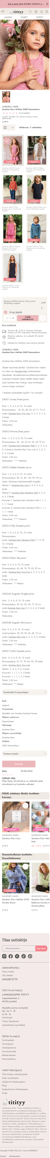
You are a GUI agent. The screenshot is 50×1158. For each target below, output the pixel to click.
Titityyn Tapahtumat (10, 1021)
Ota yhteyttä (7, 975)
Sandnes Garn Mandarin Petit (25, 492)
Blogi (4, 1085)
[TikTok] (23, 956)
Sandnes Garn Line (20, 485)
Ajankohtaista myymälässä (13, 1025)
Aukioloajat (7, 1017)
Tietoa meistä (8, 971)
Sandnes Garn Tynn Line (19, 413)
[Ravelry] (17, 956)
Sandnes (12, 445)
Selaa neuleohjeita (10, 1078)
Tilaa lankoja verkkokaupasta (14, 1074)
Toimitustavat (7, 1043)
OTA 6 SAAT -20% (15, 4)
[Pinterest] (30, 956)
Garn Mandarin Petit (25, 445)
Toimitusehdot (8, 1040)
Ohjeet (24, 17)
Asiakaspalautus (9, 1047)
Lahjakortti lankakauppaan (13, 1081)
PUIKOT (39, 17)
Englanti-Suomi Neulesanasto (15, 1089)
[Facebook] (11, 956)
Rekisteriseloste (8, 1055)
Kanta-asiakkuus (9, 1058)
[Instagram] (4, 956)
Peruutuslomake (9, 1051)
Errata (4, 1093)
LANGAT (8, 17)
